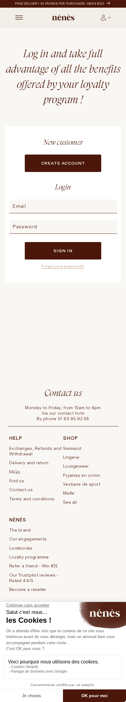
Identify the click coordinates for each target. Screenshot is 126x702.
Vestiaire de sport (81, 484)
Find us (16, 480)
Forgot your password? (63, 266)
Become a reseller (27, 589)
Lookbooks (21, 548)
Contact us (21, 489)
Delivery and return (28, 462)
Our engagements (28, 538)
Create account (63, 163)
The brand (20, 530)
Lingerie (71, 457)
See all (70, 502)
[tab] (111, 20)
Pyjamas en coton (81, 475)
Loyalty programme (29, 557)
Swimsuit (72, 448)
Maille (69, 493)
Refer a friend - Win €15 (33, 565)
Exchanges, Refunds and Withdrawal (35, 451)
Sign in (63, 250)
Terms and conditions (32, 498)
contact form (70, 413)
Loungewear (76, 466)
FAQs (14, 471)
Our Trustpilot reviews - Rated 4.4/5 (33, 578)
